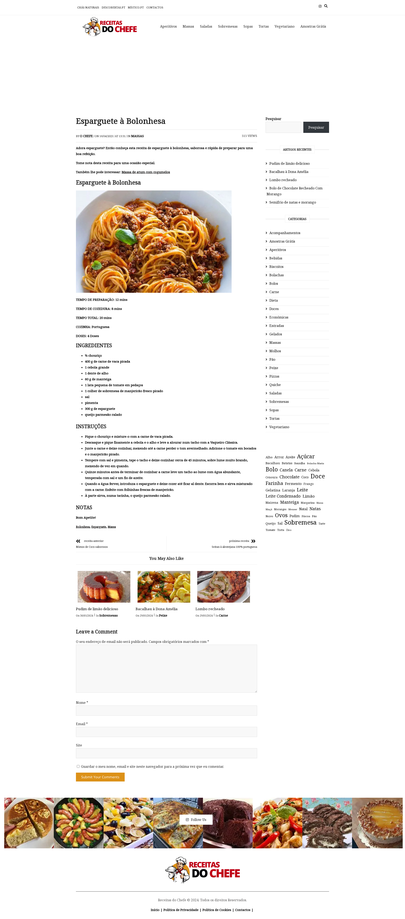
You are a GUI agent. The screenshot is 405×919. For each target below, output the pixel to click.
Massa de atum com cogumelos (146, 172)
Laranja (288, 490)
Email (82, 724)
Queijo (271, 523)
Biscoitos (276, 266)
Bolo (272, 469)
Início (155, 910)
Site (79, 745)
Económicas (278, 317)
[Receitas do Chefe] (202, 861)
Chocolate (289, 477)
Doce (317, 476)
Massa (112, 527)
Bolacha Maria (315, 463)
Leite (302, 490)
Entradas (276, 325)
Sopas (248, 26)
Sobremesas (228, 26)
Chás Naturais (88, 7)
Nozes (269, 516)
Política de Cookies (216, 910)
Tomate (270, 530)
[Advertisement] (202, 73)
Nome (82, 702)
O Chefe (86, 136)
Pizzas (274, 376)
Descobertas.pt (113, 7)
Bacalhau (273, 463)
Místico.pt (136, 7)
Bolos (273, 283)
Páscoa (306, 516)
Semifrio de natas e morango (292, 202)
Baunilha (299, 463)
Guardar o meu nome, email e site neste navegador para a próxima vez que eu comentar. (152, 766)
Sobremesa (300, 522)
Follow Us (198, 819)
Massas (188, 26)
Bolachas (276, 275)
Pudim (295, 516)
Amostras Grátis (313, 26)
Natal (303, 509)
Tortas (264, 26)
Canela (286, 470)
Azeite (290, 457)
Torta (280, 530)
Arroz (279, 457)
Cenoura (272, 477)
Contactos (154, 7)
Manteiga (289, 502)
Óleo (289, 530)
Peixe (163, 615)
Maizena (272, 503)
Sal (280, 523)
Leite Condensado (283, 496)
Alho (269, 457)
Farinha (274, 483)
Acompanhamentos (284, 233)
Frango (309, 484)
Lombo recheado (210, 608)
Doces (274, 308)
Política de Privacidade (180, 910)
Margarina (308, 503)
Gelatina (273, 490)
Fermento (293, 483)
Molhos (275, 351)
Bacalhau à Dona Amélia (157, 608)
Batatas (287, 463)
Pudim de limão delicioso (97, 608)
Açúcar (306, 456)
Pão (272, 359)
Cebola (313, 470)
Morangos (280, 509)
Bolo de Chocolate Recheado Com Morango (295, 191)
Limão (308, 496)
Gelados (275, 334)
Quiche (275, 384)
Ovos (281, 515)
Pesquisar (273, 118)
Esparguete (98, 527)
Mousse (292, 509)
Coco (305, 477)
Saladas (206, 26)
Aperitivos (168, 26)
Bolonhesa (83, 527)
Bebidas (275, 258)
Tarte (322, 523)
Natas (315, 508)
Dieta (273, 300)
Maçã (269, 509)
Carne (223, 615)
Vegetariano (284, 26)
